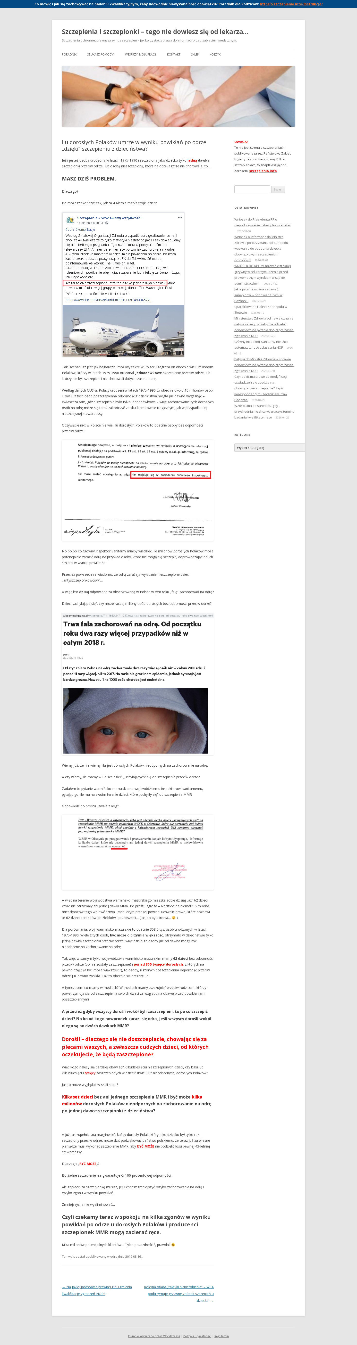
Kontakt (173, 54)
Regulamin (221, 1336)
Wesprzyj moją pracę (140, 54)
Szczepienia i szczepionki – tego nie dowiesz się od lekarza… (155, 31)
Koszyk (215, 54)
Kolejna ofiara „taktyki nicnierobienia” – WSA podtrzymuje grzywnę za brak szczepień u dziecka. (179, 1294)
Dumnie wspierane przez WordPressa (154, 1336)
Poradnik (69, 54)
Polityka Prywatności (197, 1336)
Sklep (195, 54)
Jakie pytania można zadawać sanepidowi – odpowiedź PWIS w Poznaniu (258, 295)
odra (113, 1256)
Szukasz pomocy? (100, 54)
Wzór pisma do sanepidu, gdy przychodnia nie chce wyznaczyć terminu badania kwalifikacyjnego (264, 411)
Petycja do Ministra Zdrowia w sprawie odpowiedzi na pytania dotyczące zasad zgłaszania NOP (264, 365)
